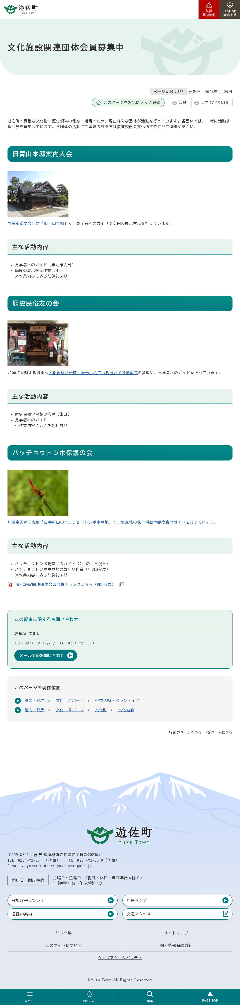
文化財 (101, 710)
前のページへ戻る (187, 732)
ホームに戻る (221, 732)
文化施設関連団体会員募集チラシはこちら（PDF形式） (66, 584)
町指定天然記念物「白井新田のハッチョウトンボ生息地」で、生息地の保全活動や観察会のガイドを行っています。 (113, 522)
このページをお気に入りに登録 (132, 102)
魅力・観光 (35, 700)
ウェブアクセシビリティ (120, 958)
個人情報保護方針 (176, 945)
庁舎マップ (137, 900)
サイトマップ (176, 933)
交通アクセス (139, 915)
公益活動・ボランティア (117, 700)
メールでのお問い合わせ (42, 655)
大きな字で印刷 (215, 102)
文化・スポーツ (70, 700)
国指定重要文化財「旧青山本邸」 (38, 223)
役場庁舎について (28, 900)
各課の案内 (22, 914)
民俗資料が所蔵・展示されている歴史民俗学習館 (93, 373)
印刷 (183, 102)
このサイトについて (63, 945)
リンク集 (64, 933)
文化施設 (126, 710)
